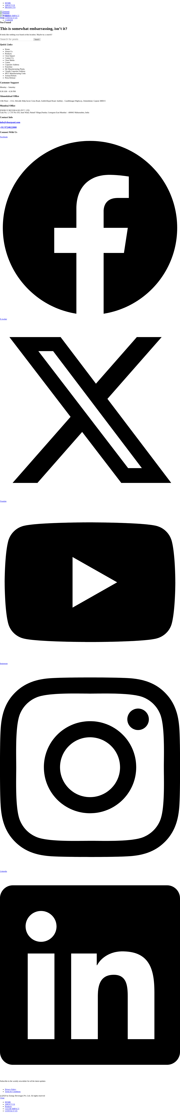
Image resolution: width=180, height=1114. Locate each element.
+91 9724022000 (8, 127)
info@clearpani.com (10, 122)
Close (2, 1098)
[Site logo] (4, 12)
